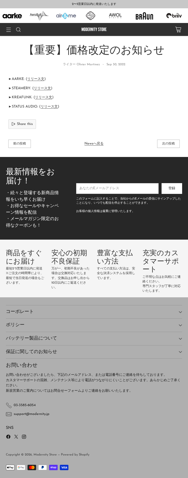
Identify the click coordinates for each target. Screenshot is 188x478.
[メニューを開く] (8, 29)
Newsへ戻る (94, 143)
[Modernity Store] (94, 29)
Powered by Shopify (75, 454)
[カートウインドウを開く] (178, 29)
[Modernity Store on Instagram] (24, 438)
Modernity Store (45, 454)
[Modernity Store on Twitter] (16, 438)
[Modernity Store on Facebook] (8, 438)
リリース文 (35, 79)
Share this (25, 124)
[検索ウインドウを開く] (18, 29)
